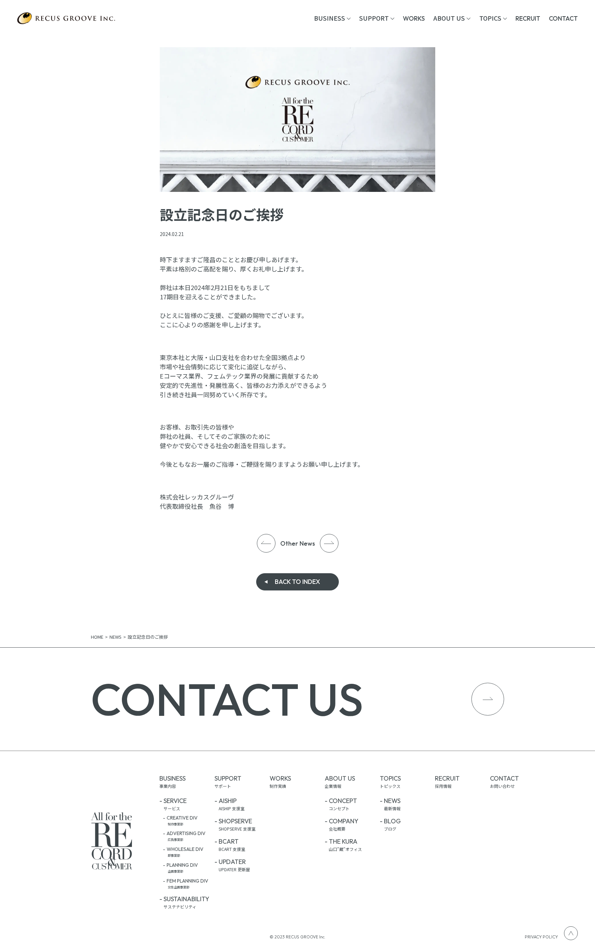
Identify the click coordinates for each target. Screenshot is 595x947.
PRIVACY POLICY (541, 936)
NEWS (115, 637)
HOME (97, 637)
